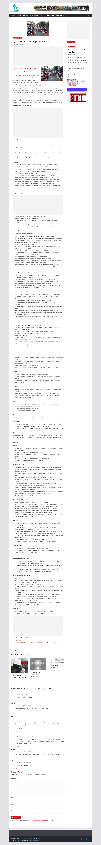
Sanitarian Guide (72, 46)
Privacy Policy (60, 15)
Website (13, 811)
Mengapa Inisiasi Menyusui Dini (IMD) (53, 650)
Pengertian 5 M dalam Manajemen (22, 650)
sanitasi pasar (18, 640)
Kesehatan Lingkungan (17, 38)
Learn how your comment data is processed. (43, 820)
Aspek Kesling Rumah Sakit (35, 673)
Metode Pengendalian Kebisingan (76, 50)
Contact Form (34, 15)
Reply (16, 700)
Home (13, 15)
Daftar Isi (25, 15)
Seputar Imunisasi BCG (82, 81)
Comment (14, 778)
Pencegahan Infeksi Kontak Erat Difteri (77, 68)
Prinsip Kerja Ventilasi (54, 666)
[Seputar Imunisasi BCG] (71, 82)
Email (13, 804)
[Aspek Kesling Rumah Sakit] (38, 658)
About (19, 15)
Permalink (29, 694)
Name (13, 797)
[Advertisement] (38, 55)
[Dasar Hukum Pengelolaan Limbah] (19, 658)
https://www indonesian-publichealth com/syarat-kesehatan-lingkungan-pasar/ (35, 642)
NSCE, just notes (71, 74)
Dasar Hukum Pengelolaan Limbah (19, 676)
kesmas (21, 44)
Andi (12, 760)
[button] (44, 16)
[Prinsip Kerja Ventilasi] (56, 658)
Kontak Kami (50, 15)
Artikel (42, 15)
